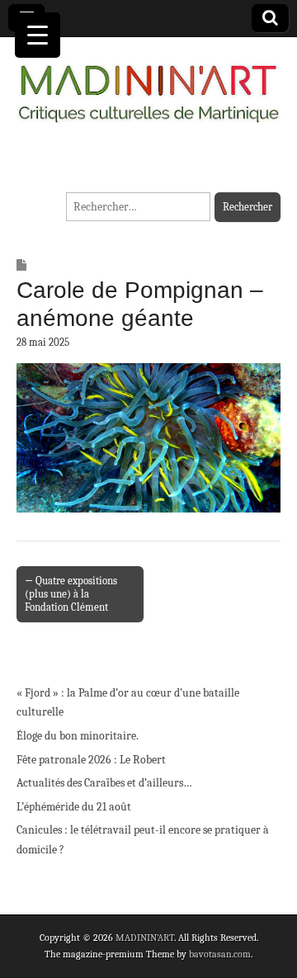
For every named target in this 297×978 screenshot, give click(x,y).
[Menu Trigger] (37, 35)
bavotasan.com (220, 954)
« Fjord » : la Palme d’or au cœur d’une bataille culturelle (127, 703)
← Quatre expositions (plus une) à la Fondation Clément (71, 593)
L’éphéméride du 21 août (73, 807)
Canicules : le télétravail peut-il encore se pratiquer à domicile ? (142, 840)
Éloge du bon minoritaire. (77, 736)
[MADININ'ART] (148, 83)
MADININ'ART (145, 937)
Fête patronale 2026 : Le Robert (91, 760)
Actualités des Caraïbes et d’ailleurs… (104, 783)
